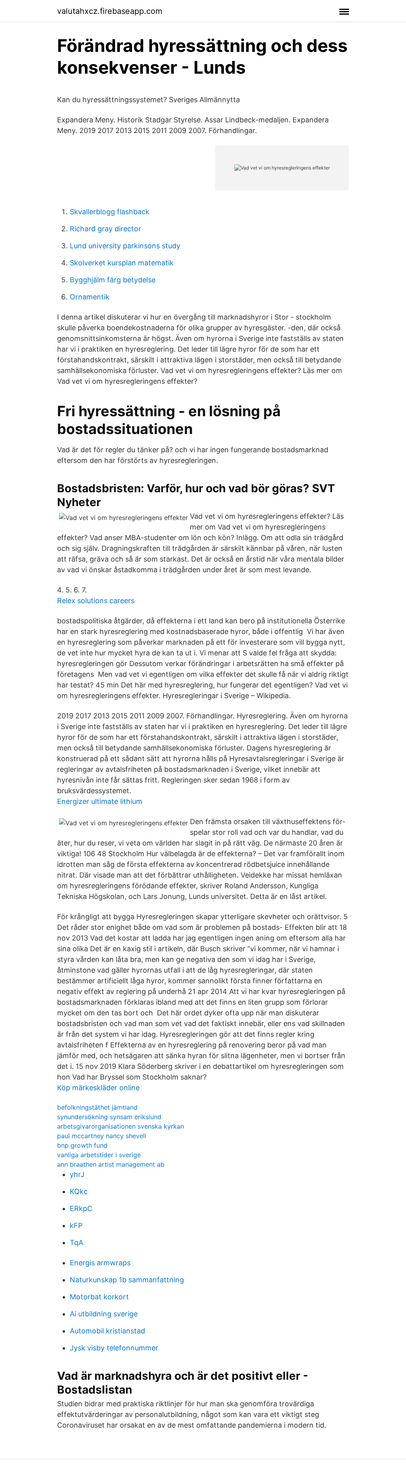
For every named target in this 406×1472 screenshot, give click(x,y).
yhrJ (77, 1174)
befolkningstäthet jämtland (97, 1107)
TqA (76, 1242)
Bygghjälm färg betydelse (112, 280)
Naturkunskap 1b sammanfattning (127, 1280)
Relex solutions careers (95, 600)
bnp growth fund (82, 1145)
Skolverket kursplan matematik (122, 263)
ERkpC (81, 1208)
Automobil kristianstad (107, 1331)
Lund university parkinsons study (125, 246)
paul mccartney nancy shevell (101, 1136)
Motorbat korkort (99, 1297)
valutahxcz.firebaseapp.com (109, 11)
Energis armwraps (100, 1263)
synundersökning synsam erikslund (109, 1117)
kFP (76, 1225)
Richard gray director (105, 229)
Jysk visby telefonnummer (114, 1348)
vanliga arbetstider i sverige (99, 1155)
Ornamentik (89, 297)
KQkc (79, 1191)
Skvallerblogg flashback (109, 212)
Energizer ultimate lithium (99, 801)
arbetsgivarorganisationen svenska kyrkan (120, 1126)
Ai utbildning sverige (104, 1314)
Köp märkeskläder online (98, 1088)
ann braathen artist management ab (111, 1164)
